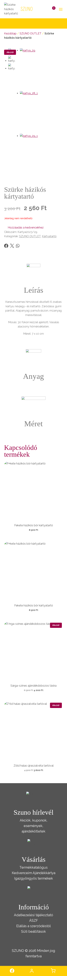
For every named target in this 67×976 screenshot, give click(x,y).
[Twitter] (12, 246)
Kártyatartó (49, 236)
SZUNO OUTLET (30, 33)
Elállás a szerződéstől (33, 926)
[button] (24, 227)
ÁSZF (33, 920)
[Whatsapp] (18, 246)
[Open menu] (60, 9)
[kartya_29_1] (41, 155)
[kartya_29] (41, 69)
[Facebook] (6, 246)
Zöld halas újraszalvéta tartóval (34, 765)
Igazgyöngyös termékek (33, 878)
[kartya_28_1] (41, 112)
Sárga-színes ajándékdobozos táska (33, 685)
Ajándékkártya (44, 873)
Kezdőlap (10, 33)
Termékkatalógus (33, 867)
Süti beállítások (33, 931)
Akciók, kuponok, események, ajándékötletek (33, 825)
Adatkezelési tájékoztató (33, 915)
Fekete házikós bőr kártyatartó (33, 525)
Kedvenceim (22, 873)
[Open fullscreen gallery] (59, 173)
